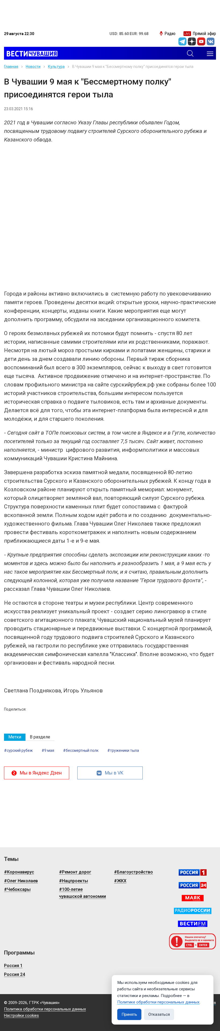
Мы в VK (114, 773)
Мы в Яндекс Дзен (41, 773)
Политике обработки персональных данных (158, 1002)
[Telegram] (182, 41)
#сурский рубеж (18, 750)
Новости (33, 66)
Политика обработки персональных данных (45, 1009)
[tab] (14, 737)
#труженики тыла (123, 750)
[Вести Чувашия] (30, 53)
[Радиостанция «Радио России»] (192, 911)
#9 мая (48, 750)
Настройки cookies (21, 1015)
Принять (129, 1014)
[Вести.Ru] (193, 885)
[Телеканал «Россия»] (193, 872)
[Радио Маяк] (193, 898)
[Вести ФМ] (192, 924)
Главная (11, 66)
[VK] (211, 41)
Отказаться (159, 1014)
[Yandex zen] (192, 41)
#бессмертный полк (80, 750)
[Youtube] (201, 41)
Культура (56, 66)
